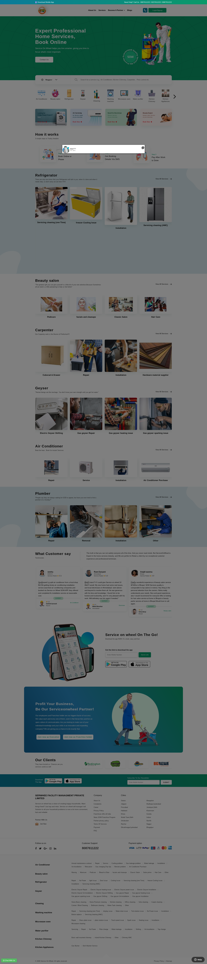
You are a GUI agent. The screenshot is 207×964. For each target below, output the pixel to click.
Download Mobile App (45, 2)
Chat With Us (10, 960)
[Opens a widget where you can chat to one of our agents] (198, 960)
